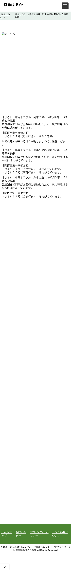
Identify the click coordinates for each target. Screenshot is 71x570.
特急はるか (13, 4)
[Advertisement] (35, 77)
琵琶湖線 (7, 124)
